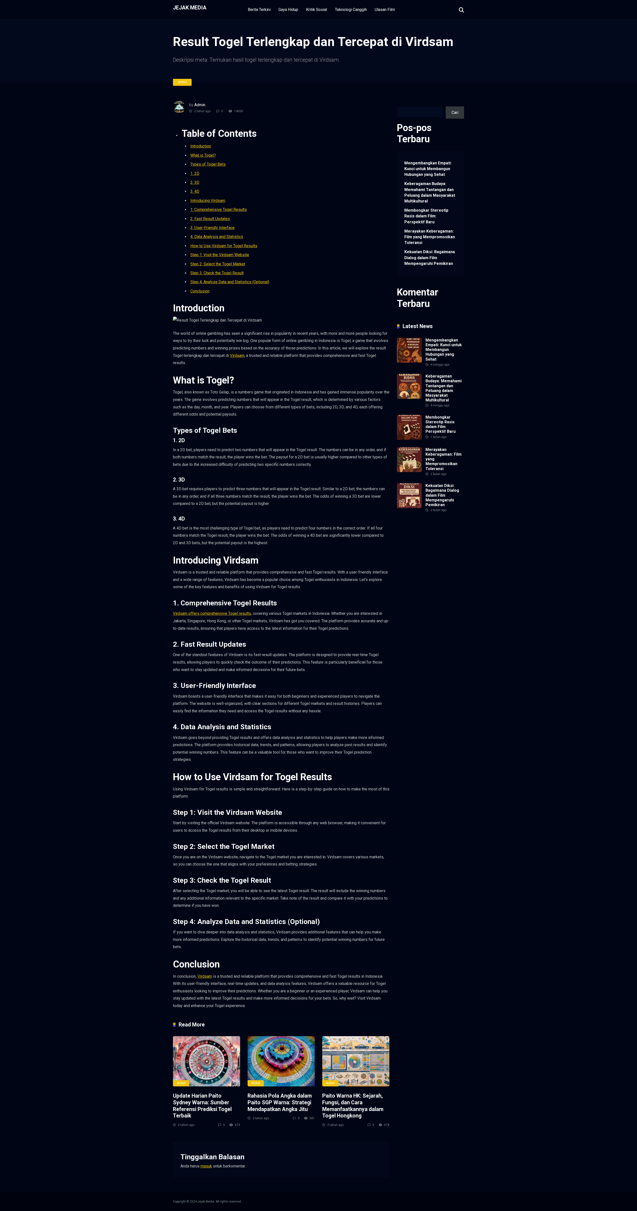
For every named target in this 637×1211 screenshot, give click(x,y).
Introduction (200, 146)
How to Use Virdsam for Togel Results (223, 245)
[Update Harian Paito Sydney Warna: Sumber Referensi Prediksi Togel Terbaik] (206, 1061)
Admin (199, 104)
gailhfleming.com (439, 595)
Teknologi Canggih (351, 9)
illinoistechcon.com (413, 612)
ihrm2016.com (448, 607)
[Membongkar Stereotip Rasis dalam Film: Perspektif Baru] (409, 438)
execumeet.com (411, 526)
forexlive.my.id (435, 572)
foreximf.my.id (409, 572)
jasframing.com (444, 566)
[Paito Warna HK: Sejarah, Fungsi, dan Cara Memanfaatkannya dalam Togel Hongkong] (355, 1061)
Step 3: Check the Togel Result (217, 273)
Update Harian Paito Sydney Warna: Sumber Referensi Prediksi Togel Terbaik (202, 1106)
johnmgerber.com (440, 624)
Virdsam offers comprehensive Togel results (212, 613)
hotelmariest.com (412, 549)
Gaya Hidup (288, 9)
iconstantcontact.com (415, 560)
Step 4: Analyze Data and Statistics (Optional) (229, 282)
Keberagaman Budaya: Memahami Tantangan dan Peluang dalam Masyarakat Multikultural (429, 192)
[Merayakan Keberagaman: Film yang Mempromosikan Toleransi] (409, 470)
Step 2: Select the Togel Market (217, 264)
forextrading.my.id (412, 583)
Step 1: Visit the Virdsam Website (219, 254)
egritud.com (451, 589)
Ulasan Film (385, 9)
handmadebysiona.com (417, 543)
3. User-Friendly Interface (212, 227)
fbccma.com (436, 526)
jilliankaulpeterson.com (416, 618)
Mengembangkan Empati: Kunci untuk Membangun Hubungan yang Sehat (428, 169)
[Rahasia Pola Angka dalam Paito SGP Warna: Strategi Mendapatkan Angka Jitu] (281, 1061)
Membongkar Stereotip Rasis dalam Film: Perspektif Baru (426, 216)
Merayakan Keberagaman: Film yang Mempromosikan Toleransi (429, 237)
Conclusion (200, 291)
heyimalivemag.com (414, 601)
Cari (400, 103)
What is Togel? (203, 155)
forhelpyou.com (410, 595)
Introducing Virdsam (207, 200)
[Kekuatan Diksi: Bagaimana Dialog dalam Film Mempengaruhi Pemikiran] (409, 506)
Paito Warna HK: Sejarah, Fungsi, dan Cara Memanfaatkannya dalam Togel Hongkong (352, 1106)
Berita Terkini (259, 9)
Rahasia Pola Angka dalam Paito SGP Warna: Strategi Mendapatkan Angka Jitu (280, 1102)
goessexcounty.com (414, 537)
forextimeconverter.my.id (418, 589)
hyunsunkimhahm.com (416, 607)
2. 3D (194, 182)
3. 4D (194, 191)
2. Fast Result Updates (210, 218)
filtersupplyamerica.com (417, 532)
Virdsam (237, 355)
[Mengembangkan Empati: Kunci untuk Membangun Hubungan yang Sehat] (409, 361)
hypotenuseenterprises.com (421, 555)
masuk (206, 1166)
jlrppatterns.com (411, 624)
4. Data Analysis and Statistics (216, 236)
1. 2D (194, 173)
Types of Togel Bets (208, 164)
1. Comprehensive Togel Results (218, 209)
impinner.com (418, 566)
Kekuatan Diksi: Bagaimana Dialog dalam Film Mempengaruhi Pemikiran (429, 257)
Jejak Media (190, 7)
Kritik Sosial (316, 9)
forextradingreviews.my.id (419, 578)
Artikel (182, 82)
